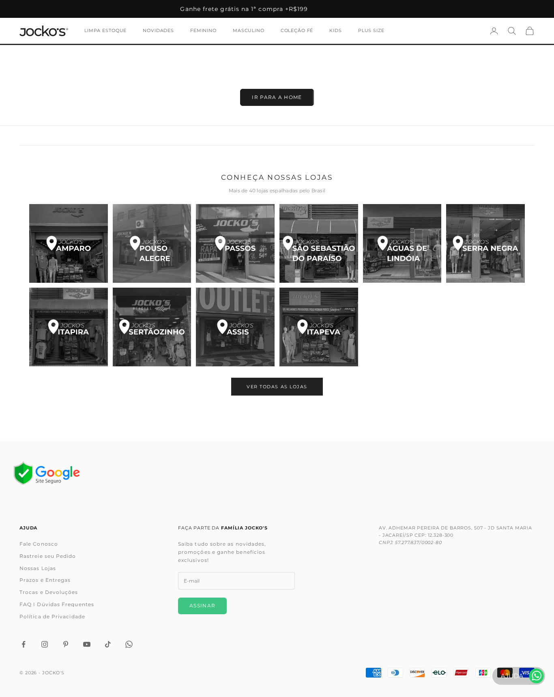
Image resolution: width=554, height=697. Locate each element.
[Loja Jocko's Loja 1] (68, 243)
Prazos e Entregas (45, 580)
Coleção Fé (297, 30)
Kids (335, 30)
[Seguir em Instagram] (45, 644)
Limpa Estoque (105, 30)
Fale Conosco (38, 544)
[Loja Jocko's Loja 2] (152, 243)
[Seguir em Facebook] (23, 644)
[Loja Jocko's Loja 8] (152, 327)
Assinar (202, 605)
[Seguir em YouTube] (87, 644)
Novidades (158, 30)
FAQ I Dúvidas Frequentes (56, 604)
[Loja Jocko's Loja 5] (402, 243)
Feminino (203, 30)
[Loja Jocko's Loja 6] (485, 243)
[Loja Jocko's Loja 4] (318, 243)
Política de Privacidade (52, 616)
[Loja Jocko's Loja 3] (235, 243)
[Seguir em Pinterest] (66, 644)
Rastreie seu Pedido (47, 556)
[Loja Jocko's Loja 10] (318, 327)
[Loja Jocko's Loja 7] (68, 327)
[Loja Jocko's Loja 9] (235, 327)
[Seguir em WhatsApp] (129, 644)
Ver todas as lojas (277, 386)
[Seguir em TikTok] (108, 644)
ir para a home (277, 97)
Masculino (248, 30)
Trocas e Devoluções (48, 592)
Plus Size (371, 30)
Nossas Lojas (37, 568)
